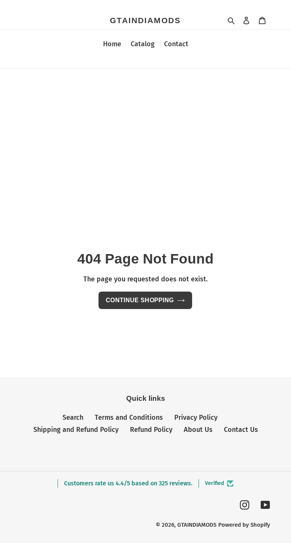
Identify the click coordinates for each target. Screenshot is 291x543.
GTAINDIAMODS (145, 20)
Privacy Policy (195, 417)
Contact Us (241, 429)
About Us (198, 429)
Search (73, 417)
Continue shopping (140, 300)
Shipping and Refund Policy (76, 429)
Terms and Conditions (129, 417)
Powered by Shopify (244, 524)
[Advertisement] (145, 125)
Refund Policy (151, 429)
